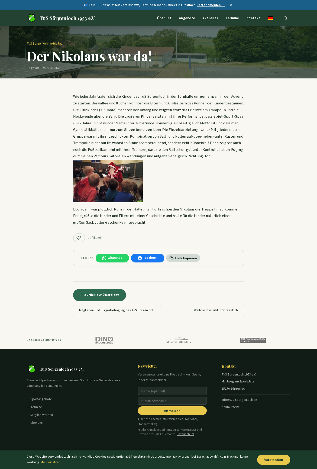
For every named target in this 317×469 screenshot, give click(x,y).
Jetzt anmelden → (211, 5)
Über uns (164, 17)
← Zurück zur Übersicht (99, 294)
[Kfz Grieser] (178, 340)
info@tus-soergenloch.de (239, 400)
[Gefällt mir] (79, 237)
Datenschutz (185, 434)
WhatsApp (115, 258)
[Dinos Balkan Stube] (104, 340)
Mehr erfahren (50, 462)
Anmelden (172, 411)
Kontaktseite (231, 407)
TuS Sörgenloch (37, 43)
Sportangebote (41, 399)
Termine (232, 17)
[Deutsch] (270, 18)
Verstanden (273, 460)
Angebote (187, 17)
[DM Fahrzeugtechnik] (253, 340)
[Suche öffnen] (285, 18)
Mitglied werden (41, 415)
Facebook (150, 258)
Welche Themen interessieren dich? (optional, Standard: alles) (168, 421)
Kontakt (253, 17)
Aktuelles (210, 17)
